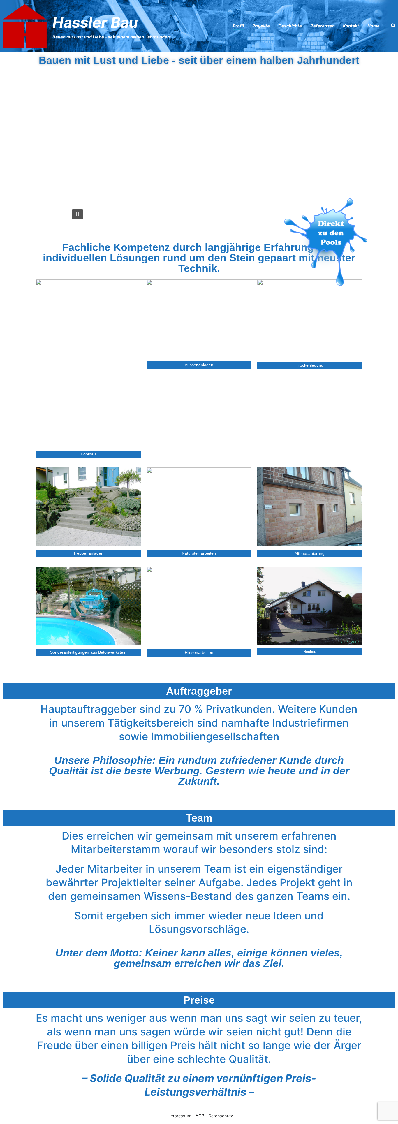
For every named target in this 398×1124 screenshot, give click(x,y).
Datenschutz (220, 1115)
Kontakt (351, 25)
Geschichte (290, 25)
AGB (200, 1115)
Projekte (261, 25)
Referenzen (322, 25)
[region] (199, 151)
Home (373, 25)
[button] (77, 151)
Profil (238, 25)
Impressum (180, 1115)
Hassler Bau (95, 22)
